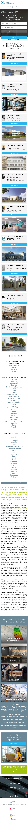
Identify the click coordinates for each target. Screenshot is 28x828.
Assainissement (5, 725)
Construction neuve (6, 716)
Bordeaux (23, 780)
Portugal (22, 785)
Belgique (3, 785)
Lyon (5, 780)
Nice (8, 781)
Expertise (6, 719)
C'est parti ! (14, 743)
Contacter (15, 63)
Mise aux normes (19, 719)
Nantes (11, 781)
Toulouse (18, 780)
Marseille (8, 780)
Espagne (7, 785)
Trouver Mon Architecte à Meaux (8, 804)
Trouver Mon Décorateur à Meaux (8, 811)
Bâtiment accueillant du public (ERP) (14, 711)
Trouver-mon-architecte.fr (19, 509)
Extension (21, 718)
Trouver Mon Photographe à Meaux (10, 818)
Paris (2, 780)
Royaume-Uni (12, 785)
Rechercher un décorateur (18, 12)
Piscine (11, 722)
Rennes (19, 781)
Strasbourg (15, 781)
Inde (19, 785)
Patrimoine (24, 709)
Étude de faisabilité (17, 724)
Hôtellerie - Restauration (20, 708)
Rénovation (16, 716)
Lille (26, 780)
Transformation (7, 721)
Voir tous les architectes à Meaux (14, 483)
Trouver (14, 37)
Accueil (2, 11)
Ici (14, 771)
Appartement (16, 706)
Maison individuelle (6, 706)
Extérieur (17, 709)
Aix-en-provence (13, 780)
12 (18, 355)
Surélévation (14, 718)
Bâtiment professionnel (7, 709)
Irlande (16, 785)
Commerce (9, 708)
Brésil (26, 785)
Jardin (15, 722)
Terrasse (11, 719)
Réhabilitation (14, 725)
